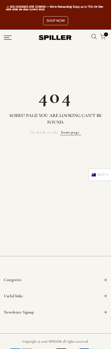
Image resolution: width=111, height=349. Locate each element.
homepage (70, 132)
